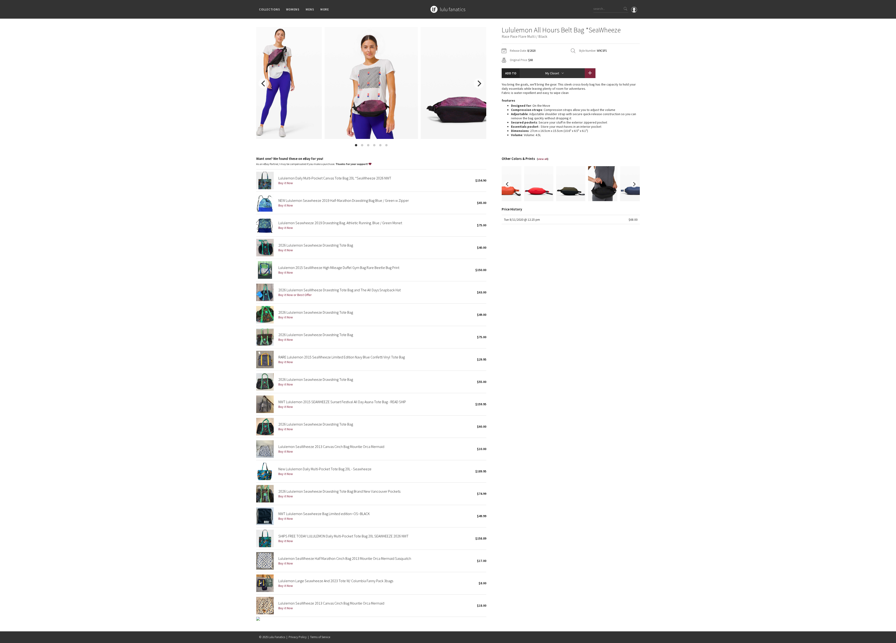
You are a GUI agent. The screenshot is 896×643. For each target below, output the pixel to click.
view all (542, 159)
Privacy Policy (298, 637)
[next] (479, 83)
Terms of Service (320, 637)
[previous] (264, 83)
